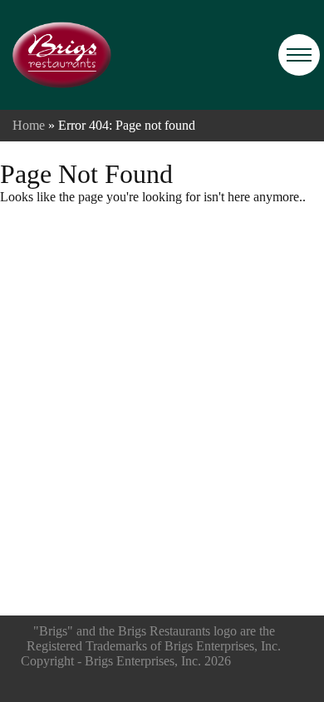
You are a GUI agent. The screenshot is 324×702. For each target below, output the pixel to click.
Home (28, 125)
